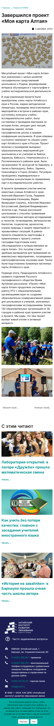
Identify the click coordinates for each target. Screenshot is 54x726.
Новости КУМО (20, 8)
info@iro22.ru (18, 686)
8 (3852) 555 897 (20, 663)
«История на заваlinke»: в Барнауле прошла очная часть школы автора (25, 588)
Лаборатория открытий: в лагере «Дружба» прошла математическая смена (26, 467)
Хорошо (24, 721)
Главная (6, 8)
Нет (34, 721)
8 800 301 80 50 (19, 681)
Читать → (6, 479)
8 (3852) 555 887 (20, 657)
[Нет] (50, 712)
